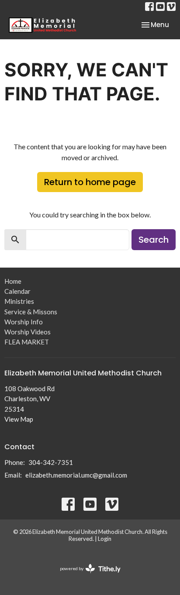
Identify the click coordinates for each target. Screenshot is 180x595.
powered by (86, 576)
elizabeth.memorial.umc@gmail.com (76, 475)
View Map (18, 419)
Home (12, 281)
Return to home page (90, 182)
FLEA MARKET (26, 342)
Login (104, 538)
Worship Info (23, 322)
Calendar (17, 291)
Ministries (19, 301)
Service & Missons (30, 312)
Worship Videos (27, 332)
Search (153, 240)
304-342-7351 (50, 462)
